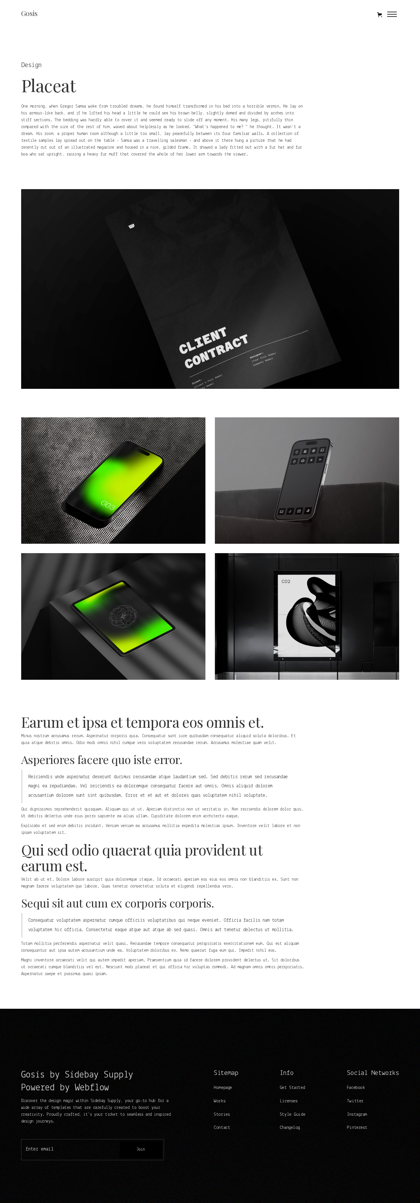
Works (219, 1101)
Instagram (357, 1114)
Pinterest (357, 1127)
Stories (222, 1114)
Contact (222, 1127)
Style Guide (292, 1114)
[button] (379, 14)
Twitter (355, 1101)
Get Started (292, 1087)
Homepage (223, 1087)
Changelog (290, 1127)
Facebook (356, 1087)
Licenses (289, 1101)
